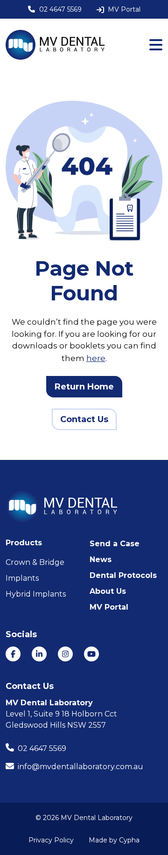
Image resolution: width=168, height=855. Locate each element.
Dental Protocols (123, 575)
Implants (22, 578)
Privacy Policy (51, 840)
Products (24, 542)
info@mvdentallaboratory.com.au (80, 766)
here (95, 358)
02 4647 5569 (42, 748)
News (101, 559)
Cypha (129, 840)
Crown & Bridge (35, 562)
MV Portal (109, 607)
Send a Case (115, 543)
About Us (108, 591)
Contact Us (84, 419)
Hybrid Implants (36, 594)
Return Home (84, 387)
